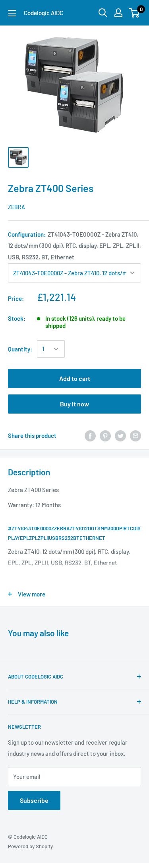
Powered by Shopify (30, 846)
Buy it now (74, 404)
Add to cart (74, 378)
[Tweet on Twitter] (120, 435)
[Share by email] (135, 435)
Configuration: (74, 245)
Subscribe (34, 800)
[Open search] (103, 12)
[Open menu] (12, 13)
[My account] (118, 12)
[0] (134, 13)
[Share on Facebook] (90, 435)
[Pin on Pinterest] (105, 435)
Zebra (16, 207)
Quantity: (20, 349)
